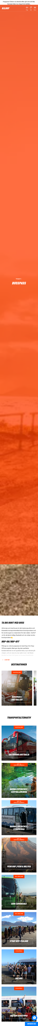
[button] (34, 1018)
